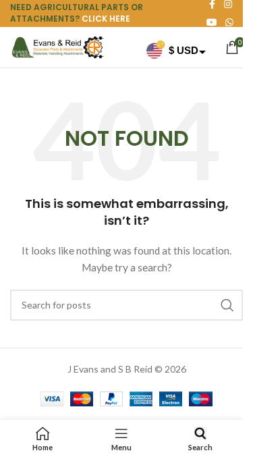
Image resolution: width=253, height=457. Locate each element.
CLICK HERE (106, 18)
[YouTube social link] (211, 23)
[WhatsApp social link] (229, 23)
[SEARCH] (227, 305)
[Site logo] (57, 46)
